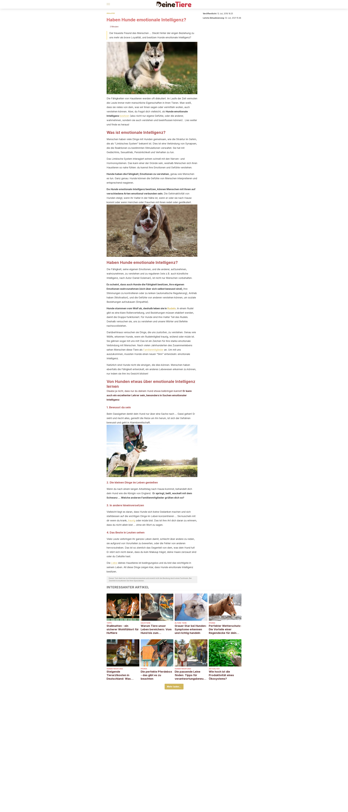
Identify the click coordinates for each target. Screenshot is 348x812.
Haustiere (145, 623)
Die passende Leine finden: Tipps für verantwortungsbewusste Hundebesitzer (190, 675)
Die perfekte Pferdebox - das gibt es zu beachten (156, 675)
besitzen (124, 115)
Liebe (114, 562)
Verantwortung (115, 669)
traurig (131, 520)
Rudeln (171, 308)
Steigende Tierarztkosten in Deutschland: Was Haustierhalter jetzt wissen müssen (119, 675)
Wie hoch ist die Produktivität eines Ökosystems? (221, 675)
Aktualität (111, 13)
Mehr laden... (174, 686)
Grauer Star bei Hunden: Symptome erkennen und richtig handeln (191, 629)
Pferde (212, 623)
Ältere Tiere (181, 623)
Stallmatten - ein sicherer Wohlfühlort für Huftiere (123, 629)
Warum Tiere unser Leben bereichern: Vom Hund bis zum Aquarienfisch (156, 629)
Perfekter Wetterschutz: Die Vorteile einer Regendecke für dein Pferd (225, 629)
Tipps (109, 623)
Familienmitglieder (153, 349)
